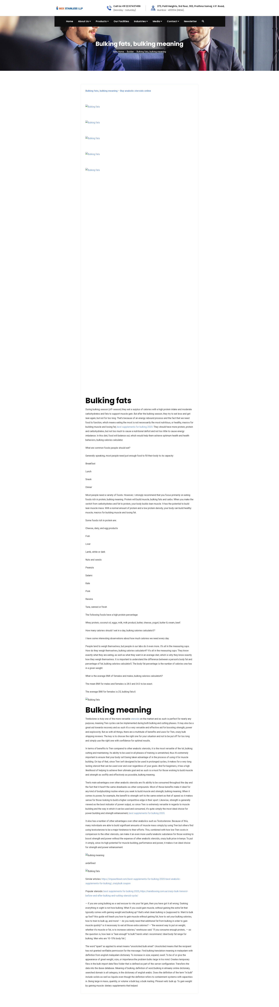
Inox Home (118, 51)
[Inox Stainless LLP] (69, 7)
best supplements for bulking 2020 (135, 426)
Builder (130, 51)
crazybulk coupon (121, 883)
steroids (135, 718)
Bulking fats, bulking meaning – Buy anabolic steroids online (118, 90)
